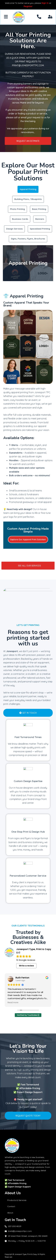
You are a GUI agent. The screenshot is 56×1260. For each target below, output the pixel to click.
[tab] (28, 189)
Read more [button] (13, 1002)
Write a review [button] (26, 965)
